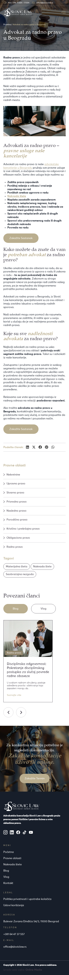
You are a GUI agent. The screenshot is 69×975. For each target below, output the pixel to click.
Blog (6, 870)
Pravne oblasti (12, 858)
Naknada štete (42, 566)
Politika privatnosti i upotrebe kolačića (27, 899)
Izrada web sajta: (22, 969)
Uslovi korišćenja (13, 905)
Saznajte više (14, 695)
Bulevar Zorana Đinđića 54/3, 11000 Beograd (31, 921)
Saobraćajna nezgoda (20, 574)
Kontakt (8, 883)
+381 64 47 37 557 (14, 934)
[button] (27, 447)
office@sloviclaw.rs (14, 946)
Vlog (6, 877)
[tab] (15, 608)
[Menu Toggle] (63, 12)
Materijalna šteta (16, 566)
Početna (7, 25)
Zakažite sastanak (20, 238)
